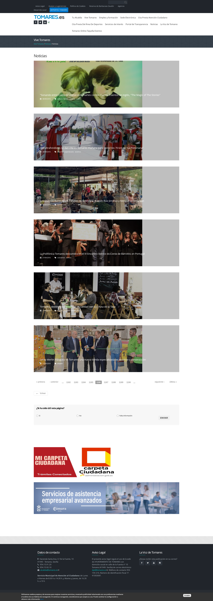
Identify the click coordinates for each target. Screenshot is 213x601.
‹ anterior (54, 382)
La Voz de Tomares (169, 24)
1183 (76, 382)
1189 (121, 382)
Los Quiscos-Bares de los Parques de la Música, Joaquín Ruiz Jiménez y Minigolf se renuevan (92, 200)
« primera (40, 382)
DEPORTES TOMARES (59, 10)
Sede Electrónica (128, 17)
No (80, 416)
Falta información (125, 416)
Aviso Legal (40, 6)
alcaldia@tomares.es (49, 570)
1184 (83, 382)
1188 (113, 382)
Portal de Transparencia (137, 24)
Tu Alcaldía (77, 17)
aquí (42, 599)
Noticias (154, 24)
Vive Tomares (90, 17)
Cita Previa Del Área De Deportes (87, 24)
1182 (68, 382)
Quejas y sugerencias (57, 6)
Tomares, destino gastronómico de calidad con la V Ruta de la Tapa (77, 306)
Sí (39, 416)
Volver (43, 393)
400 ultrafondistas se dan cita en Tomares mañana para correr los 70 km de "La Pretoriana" (91, 148)
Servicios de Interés (114, 24)
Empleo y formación (108, 17)
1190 (128, 382)
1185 (91, 382)
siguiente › (159, 382)
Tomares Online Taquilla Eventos (87, 31)
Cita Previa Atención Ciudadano (152, 17)
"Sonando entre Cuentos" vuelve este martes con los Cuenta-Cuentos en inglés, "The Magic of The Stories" (100, 95)
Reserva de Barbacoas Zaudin (101, 6)
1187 (106, 382)
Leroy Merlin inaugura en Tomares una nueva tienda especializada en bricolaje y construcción (93, 359)
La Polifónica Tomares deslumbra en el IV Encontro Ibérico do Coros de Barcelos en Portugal (92, 253)
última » (173, 382)
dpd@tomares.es (100, 570)
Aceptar (187, 595)
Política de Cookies (77, 6)
